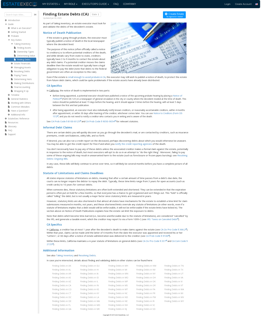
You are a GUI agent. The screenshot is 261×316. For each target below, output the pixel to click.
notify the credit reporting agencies (133, 143)
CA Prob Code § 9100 (157, 235)
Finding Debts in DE (61, 301)
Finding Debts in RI (145, 301)
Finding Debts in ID (89, 277)
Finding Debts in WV (174, 297)
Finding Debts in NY (145, 273)
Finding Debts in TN (174, 265)
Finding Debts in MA (90, 301)
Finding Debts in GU (90, 265)
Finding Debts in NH (118, 305)
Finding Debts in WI (173, 293)
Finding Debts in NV (145, 269)
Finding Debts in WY (174, 301)
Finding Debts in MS (118, 285)
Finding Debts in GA (61, 309)
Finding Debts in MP (118, 281)
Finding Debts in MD (90, 305)
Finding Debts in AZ (61, 281)
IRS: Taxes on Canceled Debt (162, 219)
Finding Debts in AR (61, 273)
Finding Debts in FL (61, 305)
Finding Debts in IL (89, 281)
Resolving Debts (87, 255)
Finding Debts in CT (61, 293)
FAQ (116, 4)
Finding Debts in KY (89, 293)
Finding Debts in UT (174, 273)
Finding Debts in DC (61, 297)
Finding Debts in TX (173, 269)
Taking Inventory (65, 255)
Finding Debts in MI (117, 269)
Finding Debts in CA (61, 285)
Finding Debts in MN (118, 273)
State (95, 14)
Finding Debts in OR (146, 285)
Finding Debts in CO (61, 289)
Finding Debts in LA (89, 297)
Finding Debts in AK (61, 265)
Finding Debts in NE (117, 301)
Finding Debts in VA (173, 277)
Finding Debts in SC (145, 305)
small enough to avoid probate (86, 77)
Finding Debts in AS (61, 277)
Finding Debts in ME (90, 309)
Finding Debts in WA (174, 289)
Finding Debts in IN (89, 285)
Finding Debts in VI (173, 281)
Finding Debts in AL (61, 269)
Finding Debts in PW (146, 297)
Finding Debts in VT (173, 285)
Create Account (243, 4)
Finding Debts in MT (118, 289)
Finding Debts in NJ (117, 309)
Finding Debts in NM (146, 265)
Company (129, 4)
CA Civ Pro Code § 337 (154, 240)
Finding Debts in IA (89, 273)
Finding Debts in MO (118, 277)
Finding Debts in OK (146, 281)
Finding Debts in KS (89, 289)
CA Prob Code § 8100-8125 (65, 121)
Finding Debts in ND (118, 297)
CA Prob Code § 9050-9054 (100, 121)
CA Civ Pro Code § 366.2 (173, 229)
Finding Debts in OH (146, 277)
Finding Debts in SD (145, 309)
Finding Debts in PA (145, 289)
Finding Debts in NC (118, 293)
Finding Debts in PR (145, 293)
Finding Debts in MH (118, 265)
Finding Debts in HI (89, 269)
